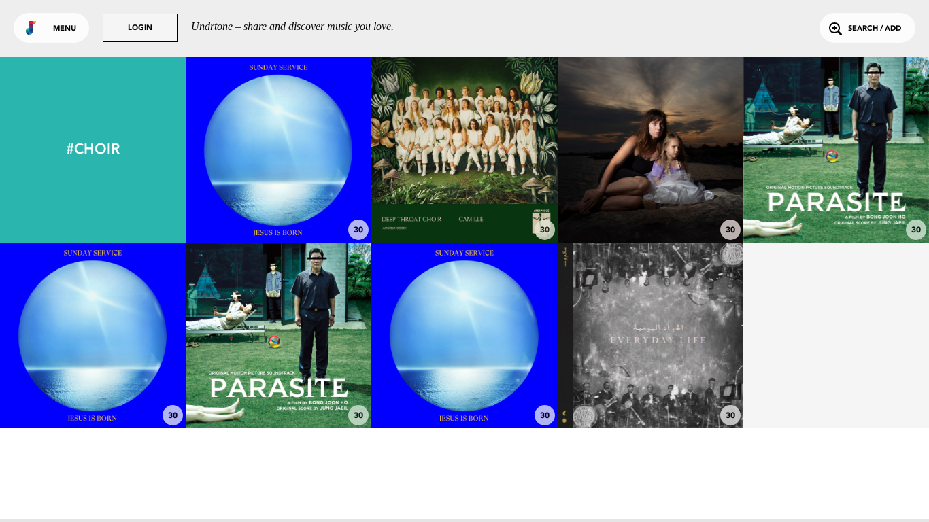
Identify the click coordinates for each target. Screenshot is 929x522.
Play (278, 149)
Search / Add (874, 29)
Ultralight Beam (93, 391)
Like (239, 149)
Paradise (279, 205)
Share (317, 149)
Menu (64, 29)
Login (140, 28)
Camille (464, 205)
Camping (836, 205)
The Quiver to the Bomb (650, 205)
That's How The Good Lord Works (464, 385)
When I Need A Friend (650, 391)
